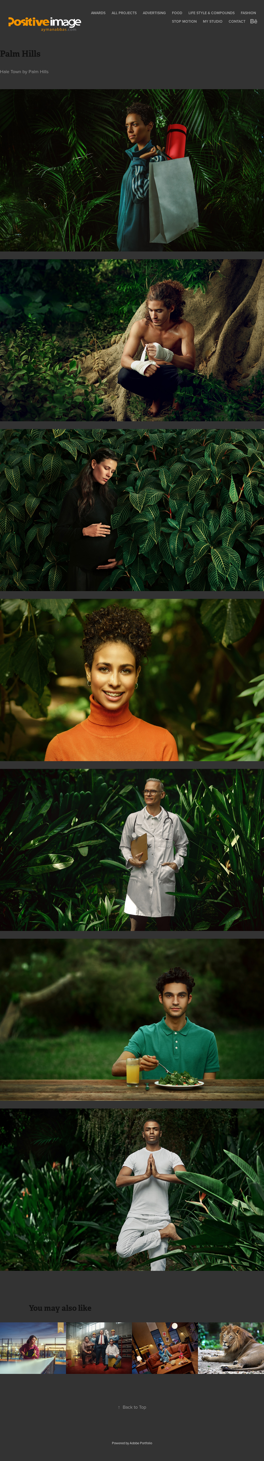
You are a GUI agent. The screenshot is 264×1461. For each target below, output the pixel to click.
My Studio (212, 21)
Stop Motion (184, 21)
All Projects (124, 12)
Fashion (248, 12)
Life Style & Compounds (211, 12)
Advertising (154, 12)
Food (177, 12)
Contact (237, 21)
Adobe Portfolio (141, 1443)
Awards (98, 12)
